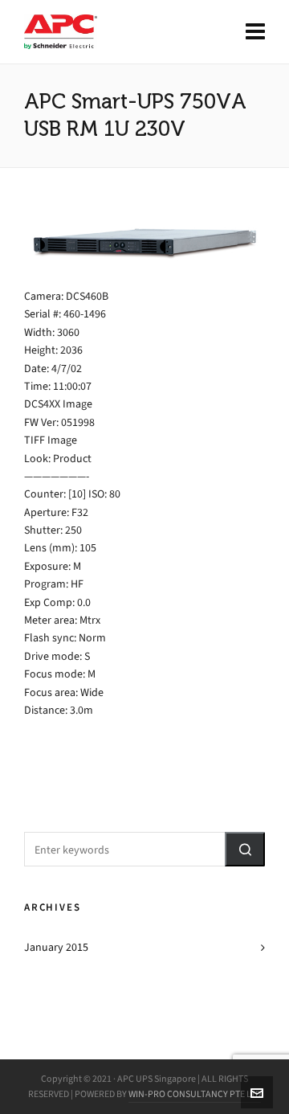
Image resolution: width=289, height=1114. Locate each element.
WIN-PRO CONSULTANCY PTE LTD (194, 1093)
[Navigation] (255, 32)
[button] (245, 849)
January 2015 (56, 947)
